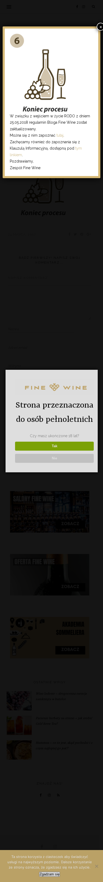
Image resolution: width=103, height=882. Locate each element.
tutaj (60, 135)
